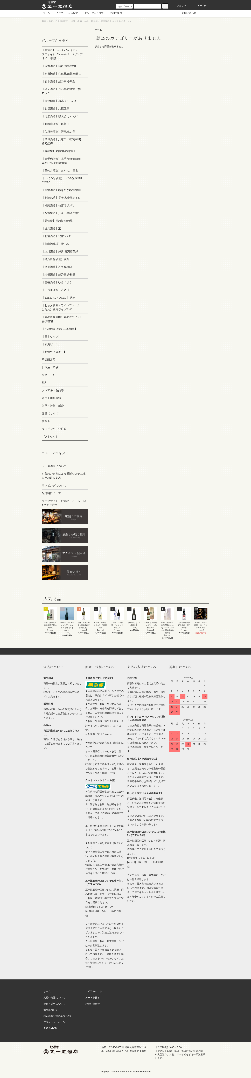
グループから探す (93, 13)
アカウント (182, 5)
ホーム (46, 13)
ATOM (53, 1028)
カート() (202, 5)
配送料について (51, 493)
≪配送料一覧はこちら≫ (98, 734)
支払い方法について (54, 997)
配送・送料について (54, 1003)
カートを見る (92, 997)
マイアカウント (93, 991)
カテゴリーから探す (67, 13)
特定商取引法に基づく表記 (58, 1016)
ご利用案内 (116, 13)
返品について (51, 1009)
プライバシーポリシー (55, 1022)
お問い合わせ (189, 13)
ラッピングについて (54, 485)
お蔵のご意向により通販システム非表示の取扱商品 (64, 475)
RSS (46, 1028)
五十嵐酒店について (54, 466)
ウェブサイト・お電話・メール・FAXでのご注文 (64, 502)
